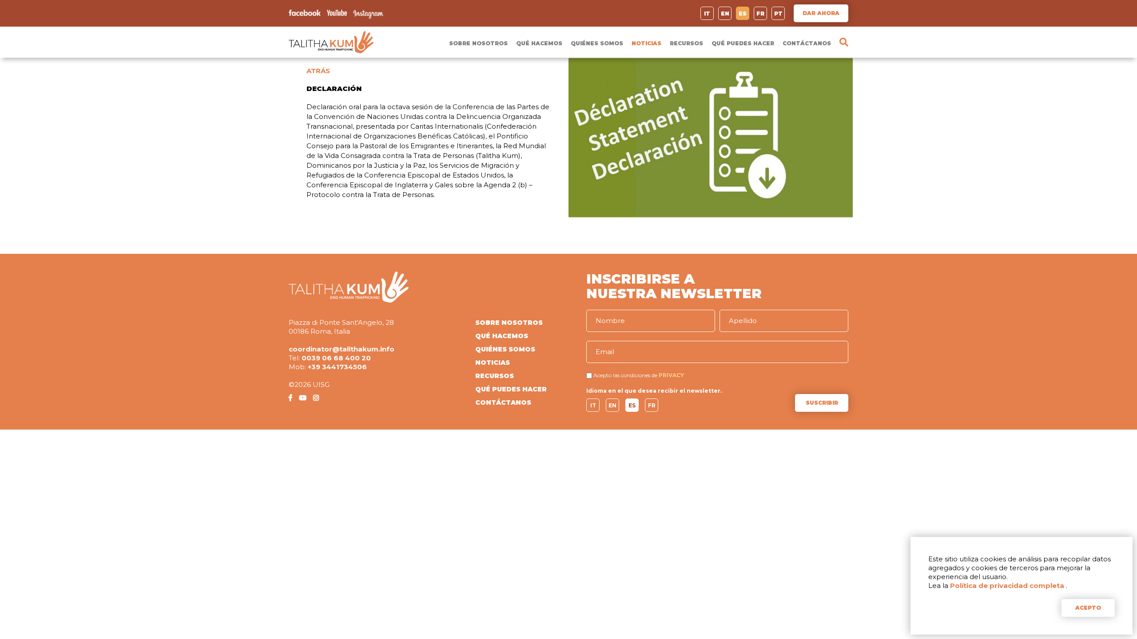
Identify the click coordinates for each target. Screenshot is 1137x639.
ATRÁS (318, 71)
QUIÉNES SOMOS (597, 43)
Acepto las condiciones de (625, 375)
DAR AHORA (821, 13)
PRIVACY (671, 375)
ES (743, 13)
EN (725, 13)
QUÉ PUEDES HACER (743, 43)
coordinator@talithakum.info (341, 349)
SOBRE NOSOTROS (478, 43)
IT (707, 13)
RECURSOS (686, 43)
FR (760, 13)
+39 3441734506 (337, 367)
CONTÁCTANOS (807, 43)
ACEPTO (1088, 607)
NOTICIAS (646, 43)
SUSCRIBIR (822, 402)
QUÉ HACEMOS (539, 43)
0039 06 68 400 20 (336, 358)
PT (778, 13)
